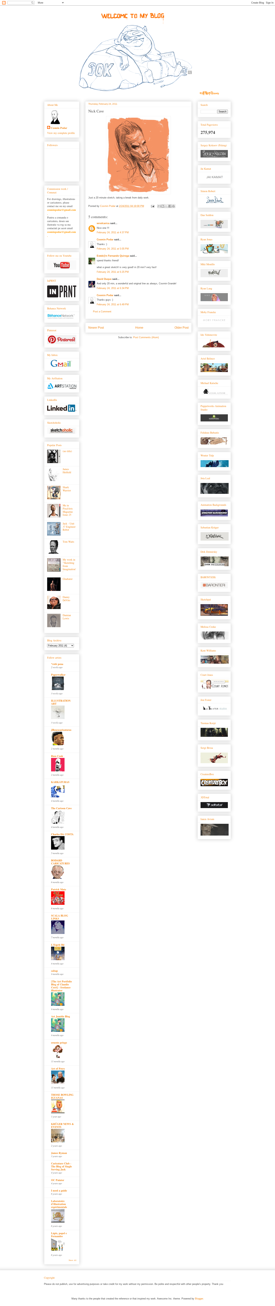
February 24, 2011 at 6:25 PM (113, 271)
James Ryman (59, 1153)
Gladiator (68, 579)
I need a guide (59, 1190)
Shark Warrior (67, 488)
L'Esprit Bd (57, 945)
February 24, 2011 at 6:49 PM (113, 304)
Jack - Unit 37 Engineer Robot (69, 527)
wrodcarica (103, 223)
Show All (72, 1260)
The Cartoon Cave (61, 808)
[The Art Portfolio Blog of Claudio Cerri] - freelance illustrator (61, 985)
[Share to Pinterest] (173, 206)
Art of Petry (58, 1069)
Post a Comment (102, 311)
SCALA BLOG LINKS (59, 917)
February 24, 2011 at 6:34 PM (113, 288)
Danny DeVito (66, 598)
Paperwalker (58, 675)
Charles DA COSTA (62, 834)
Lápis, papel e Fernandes (59, 1234)
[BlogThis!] (163, 206)
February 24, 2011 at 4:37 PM (113, 232)
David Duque (104, 279)
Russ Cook (57, 756)
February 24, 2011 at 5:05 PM (113, 248)
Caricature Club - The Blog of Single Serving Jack (61, 1166)
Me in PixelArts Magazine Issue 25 (68, 510)
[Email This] (159, 206)
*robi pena (57, 664)
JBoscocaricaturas (61, 730)
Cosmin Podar (105, 239)
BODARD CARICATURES (60, 861)
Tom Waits (68, 541)
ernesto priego (59, 1043)
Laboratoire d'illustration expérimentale (59, 1204)
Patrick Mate (58, 889)
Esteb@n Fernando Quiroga (113, 255)
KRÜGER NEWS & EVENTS (62, 1125)
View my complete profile (61, 133)
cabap (54, 971)
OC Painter (57, 1180)
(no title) (67, 451)
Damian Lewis (67, 616)
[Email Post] (152, 206)
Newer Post (96, 327)
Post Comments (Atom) (146, 337)
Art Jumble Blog (60, 1016)
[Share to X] (166, 206)
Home (139, 327)
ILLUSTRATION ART (61, 702)
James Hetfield (67, 470)
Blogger (199, 1298)
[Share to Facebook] (170, 206)
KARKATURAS (60, 782)
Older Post (182, 327)
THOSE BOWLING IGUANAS (62, 1096)
